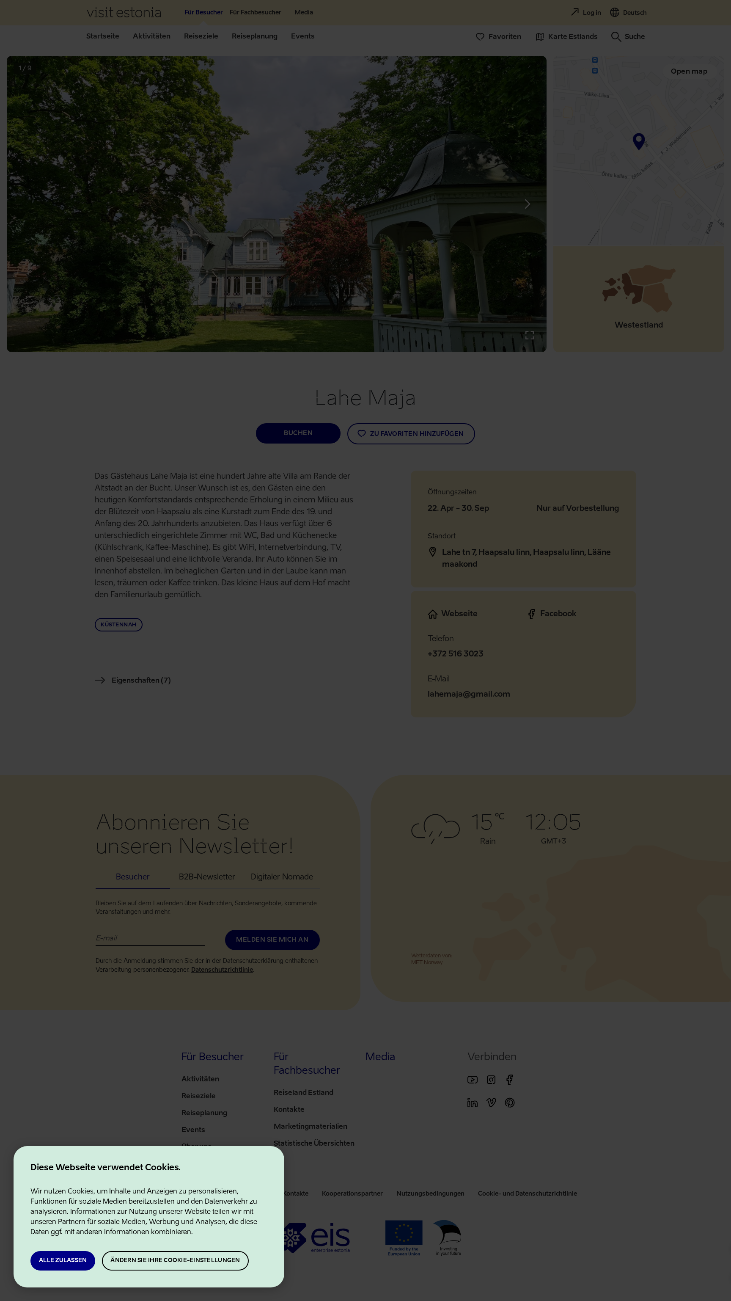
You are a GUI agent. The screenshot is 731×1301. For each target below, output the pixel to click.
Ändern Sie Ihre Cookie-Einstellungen (175, 1260)
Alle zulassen (63, 1260)
